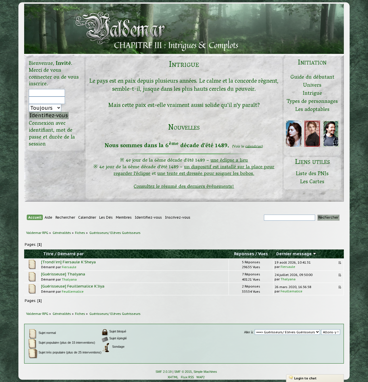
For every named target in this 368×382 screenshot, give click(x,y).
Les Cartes (312, 182)
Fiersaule (69, 267)
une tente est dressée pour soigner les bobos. (205, 174)
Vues (263, 253)
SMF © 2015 (183, 371)
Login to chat (305, 378)
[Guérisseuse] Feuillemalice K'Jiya (72, 286)
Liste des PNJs (312, 174)
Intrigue (312, 94)
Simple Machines (205, 371)
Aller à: (249, 332)
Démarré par (70, 253)
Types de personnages (312, 102)
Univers (312, 86)
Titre (48, 253)
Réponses (244, 253)
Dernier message (294, 253)
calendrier (253, 146)
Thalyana (69, 279)
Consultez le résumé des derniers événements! (184, 187)
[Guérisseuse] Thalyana (63, 274)
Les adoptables (312, 110)
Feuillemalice (73, 291)
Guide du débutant (312, 78)
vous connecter (45, 74)
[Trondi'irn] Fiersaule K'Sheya (68, 261)
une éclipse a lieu (229, 160)
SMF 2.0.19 (164, 371)
